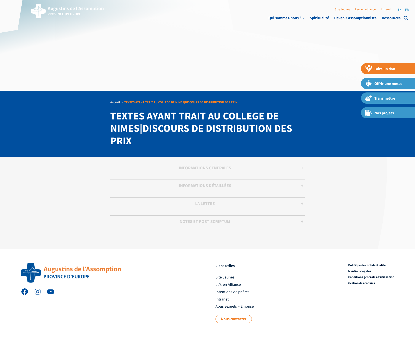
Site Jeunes (342, 9)
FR (407, 9)
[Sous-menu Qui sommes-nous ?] (303, 18)
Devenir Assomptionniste (355, 18)
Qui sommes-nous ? (284, 18)
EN (400, 9)
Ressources (391, 18)
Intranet (386, 9)
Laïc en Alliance (365, 9)
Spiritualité (319, 18)
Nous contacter (233, 319)
